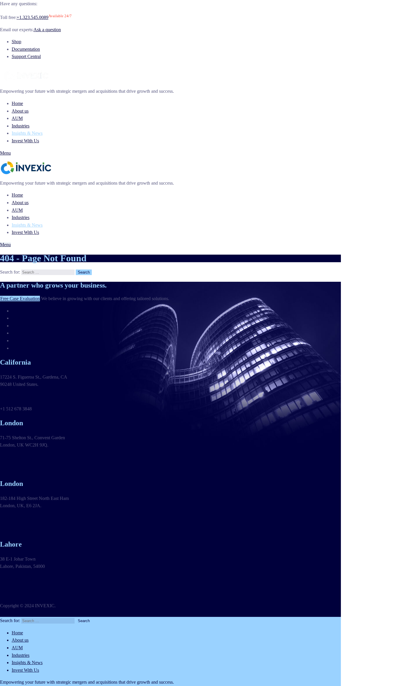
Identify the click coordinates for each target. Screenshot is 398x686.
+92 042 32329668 (17, 590)
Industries (20, 125)
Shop (16, 41)
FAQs (17, 340)
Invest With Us (25, 140)
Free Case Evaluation (20, 298)
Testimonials (23, 310)
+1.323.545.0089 (32, 17)
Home (17, 103)
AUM (17, 118)
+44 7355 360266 (16, 469)
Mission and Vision (29, 325)
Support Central (26, 56)
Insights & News (27, 133)
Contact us (21, 348)
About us (20, 110)
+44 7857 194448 (16, 530)
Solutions (20, 318)
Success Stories (26, 332)
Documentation (26, 49)
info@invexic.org (16, 396)
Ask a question (47, 29)
